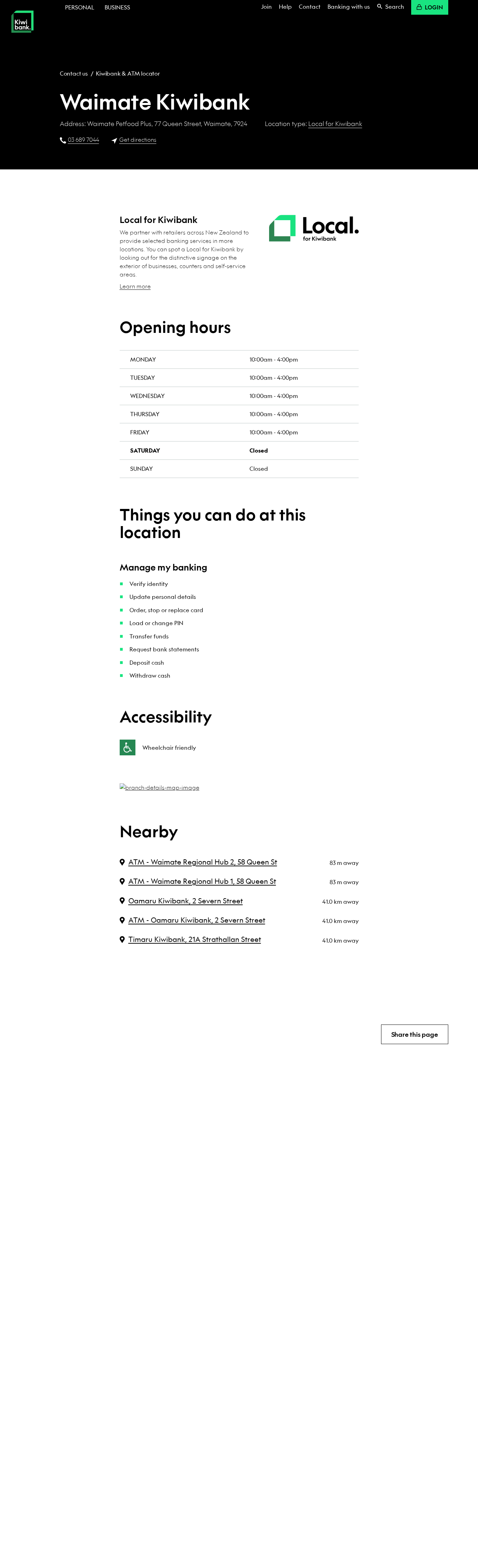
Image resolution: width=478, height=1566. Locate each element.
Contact (310, 6)
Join (266, 6)
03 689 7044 (83, 139)
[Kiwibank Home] (22, 37)
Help (285, 6)
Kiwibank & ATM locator (128, 73)
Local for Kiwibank (335, 123)
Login (434, 7)
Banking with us (349, 6)
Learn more (135, 286)
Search (394, 6)
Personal (79, 7)
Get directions (137, 139)
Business (117, 7)
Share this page (414, 1034)
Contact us (74, 73)
